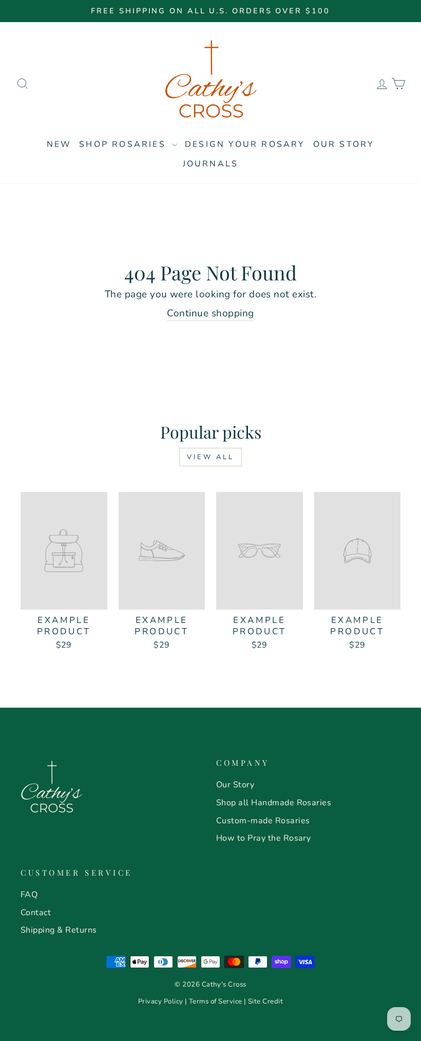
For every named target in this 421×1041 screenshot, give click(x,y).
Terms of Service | (218, 1001)
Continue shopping (210, 313)
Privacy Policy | (163, 1001)
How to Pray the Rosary (263, 838)
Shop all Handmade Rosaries (273, 802)
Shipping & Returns (59, 930)
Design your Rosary (245, 144)
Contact (36, 912)
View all (210, 457)
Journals (211, 163)
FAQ (29, 894)
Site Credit (265, 1001)
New (59, 144)
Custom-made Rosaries (263, 820)
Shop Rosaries (124, 144)
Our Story (344, 144)
